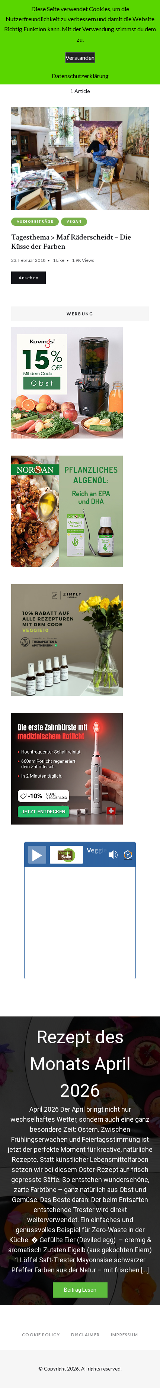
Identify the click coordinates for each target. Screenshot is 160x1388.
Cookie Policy (41, 1334)
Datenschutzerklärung (80, 75)
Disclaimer (85, 1334)
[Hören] (37, 855)
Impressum (124, 1334)
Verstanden (80, 57)
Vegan (74, 221)
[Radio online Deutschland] (128, 855)
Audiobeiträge (35, 221)
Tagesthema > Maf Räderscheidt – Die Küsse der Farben (71, 241)
